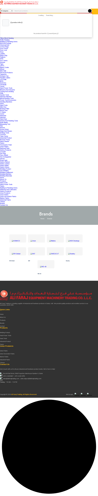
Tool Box (3, 134)
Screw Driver (4, 129)
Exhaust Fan (4, 76)
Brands (2, 203)
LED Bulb (3, 79)
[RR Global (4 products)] (17, 253)
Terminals (3, 84)
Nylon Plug (3, 55)
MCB (1, 81)
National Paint (5, 148)
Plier (1, 126)
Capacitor (3, 74)
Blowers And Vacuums (7, 90)
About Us (3, 179)
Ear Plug (3, 153)
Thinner (2, 201)
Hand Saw (3, 119)
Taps (1, 64)
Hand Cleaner (4, 141)
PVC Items (3, 60)
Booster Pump (5, 140)
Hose (2, 52)
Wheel (2, 69)
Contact (2, 326)
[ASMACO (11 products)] (17, 240)
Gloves (2, 158)
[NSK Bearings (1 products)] (74, 240)
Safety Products (5, 150)
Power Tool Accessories (8, 100)
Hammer (3, 117)
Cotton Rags (4, 47)
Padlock (2, 57)
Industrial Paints (5, 200)
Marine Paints (4, 198)
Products (3, 181)
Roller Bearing (4, 40)
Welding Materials (6, 176)
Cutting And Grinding (7, 91)
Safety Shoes (4, 167)
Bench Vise (4, 110)
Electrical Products (6, 72)
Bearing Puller (4, 109)
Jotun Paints (4, 146)
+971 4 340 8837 (8, 376)
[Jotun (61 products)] (36, 240)
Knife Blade (4, 122)
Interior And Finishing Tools (9, 121)
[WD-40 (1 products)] (46, 266)
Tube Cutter (4, 136)
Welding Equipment (6, 172)
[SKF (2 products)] (36, 253)
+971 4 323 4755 (19, 376)
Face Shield (4, 155)
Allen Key (3, 107)
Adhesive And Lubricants (8, 189)
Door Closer (4, 48)
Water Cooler (4, 67)
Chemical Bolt (4, 45)
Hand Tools (4, 105)
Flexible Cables (5, 78)
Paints (2, 143)
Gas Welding (4, 170)
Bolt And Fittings (5, 43)
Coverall (2, 152)
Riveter (2, 127)
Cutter (2, 114)
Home (2, 177)
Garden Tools (4, 95)
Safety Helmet (5, 162)
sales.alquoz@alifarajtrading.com (30, 378)
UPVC (2, 66)
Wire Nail (3, 71)
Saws (2, 103)
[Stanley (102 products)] (74, 253)
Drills (1, 93)
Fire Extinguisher (5, 157)
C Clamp (3, 112)
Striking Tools (4, 133)
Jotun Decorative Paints (8, 196)
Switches (3, 83)
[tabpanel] (49, 99)
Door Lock (3, 50)
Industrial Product (6, 138)
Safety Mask (4, 165)
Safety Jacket (5, 164)
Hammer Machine (6, 96)
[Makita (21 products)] (55, 240)
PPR (1, 59)
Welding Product (5, 169)
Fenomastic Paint (6, 145)
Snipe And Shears (6, 131)
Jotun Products (5, 193)
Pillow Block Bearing (7, 38)
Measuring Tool (5, 124)
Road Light (3, 160)
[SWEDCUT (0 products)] (55, 253)
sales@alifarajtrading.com (11, 378)
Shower (2, 62)
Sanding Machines (6, 102)
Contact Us (4, 205)
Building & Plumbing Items (8, 41)
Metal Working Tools (7, 98)
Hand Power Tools (6, 88)
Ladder (2, 53)
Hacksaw (3, 115)
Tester (2, 86)
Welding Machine (5, 174)
